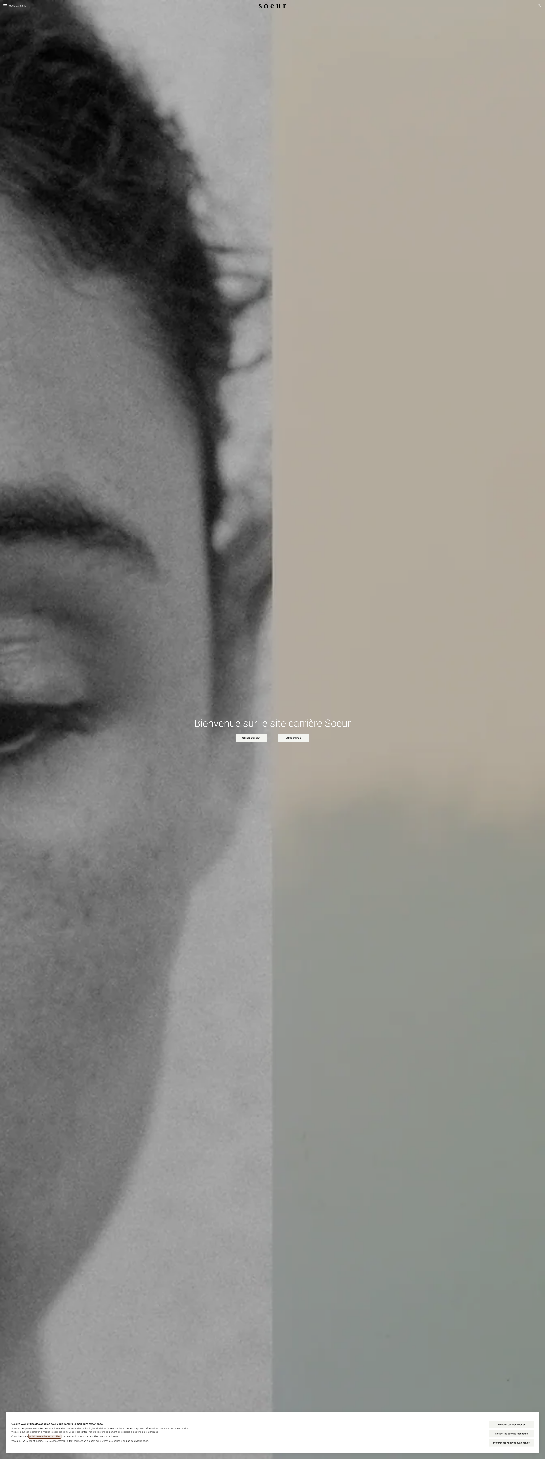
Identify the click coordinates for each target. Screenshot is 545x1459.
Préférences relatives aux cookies (511, 1442)
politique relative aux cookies (44, 1436)
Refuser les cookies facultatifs (511, 1433)
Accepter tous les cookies (511, 1424)
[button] (539, 6)
